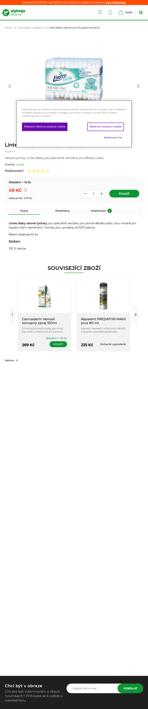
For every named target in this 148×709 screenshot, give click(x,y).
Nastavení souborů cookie (106, 126)
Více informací (116, 2)
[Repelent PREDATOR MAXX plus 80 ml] (103, 296)
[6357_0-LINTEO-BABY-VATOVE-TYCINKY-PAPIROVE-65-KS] (74, 80)
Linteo (20, 164)
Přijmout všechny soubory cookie (44, 126)
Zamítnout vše (113, 137)
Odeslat (130, 688)
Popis (24, 211)
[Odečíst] (85, 193)
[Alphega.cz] (17, 12)
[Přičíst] (101, 193)
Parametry (62, 211)
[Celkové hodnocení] (38, 171)
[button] (10, 86)
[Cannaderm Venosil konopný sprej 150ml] (44, 296)
